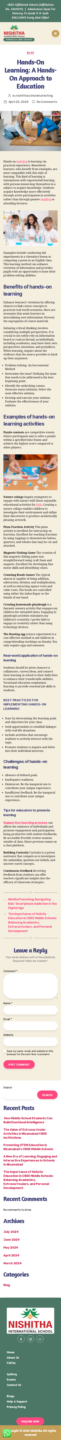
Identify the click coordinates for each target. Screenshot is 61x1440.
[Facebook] (21, 1338)
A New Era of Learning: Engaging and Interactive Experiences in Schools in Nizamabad (30, 1160)
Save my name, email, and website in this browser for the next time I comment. (30, 1053)
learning (21, 161)
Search (7, 1087)
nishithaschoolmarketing (34, 95)
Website (8, 1035)
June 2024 (11, 1240)
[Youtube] (40, 1338)
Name (7, 1003)
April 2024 (11, 1255)
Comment (10, 971)
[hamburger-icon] (55, 33)
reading (45, 199)
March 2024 (12, 1263)
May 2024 (10, 1247)
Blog (30, 52)
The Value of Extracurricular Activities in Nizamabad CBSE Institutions (25, 1134)
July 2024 (11, 1232)
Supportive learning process (25, 823)
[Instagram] (30, 1338)
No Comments (47, 102)
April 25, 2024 (18, 102)
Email (7, 1019)
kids (39, 504)
